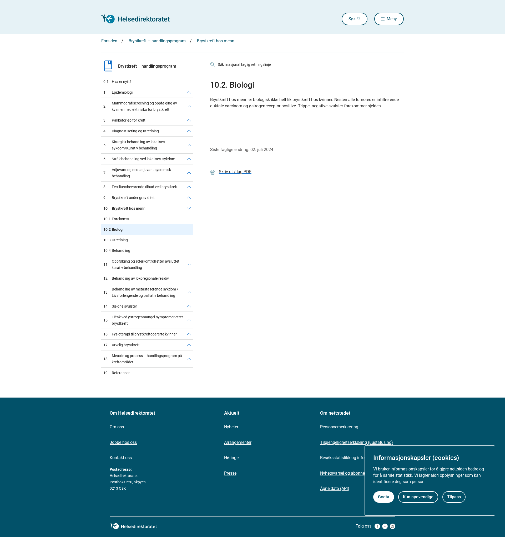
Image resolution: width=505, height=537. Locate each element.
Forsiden (109, 40)
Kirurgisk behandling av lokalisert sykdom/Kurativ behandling (134, 145)
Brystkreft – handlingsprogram (157, 40)
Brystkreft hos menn (215, 40)
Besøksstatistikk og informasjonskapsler (357, 457)
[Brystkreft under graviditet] (189, 197)
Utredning (115, 240)
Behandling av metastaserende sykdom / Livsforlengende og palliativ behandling (140, 292)
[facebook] (377, 526)
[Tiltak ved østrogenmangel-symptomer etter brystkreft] (189, 320)
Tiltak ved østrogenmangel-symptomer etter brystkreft (143, 320)
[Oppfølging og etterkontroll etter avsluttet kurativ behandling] (189, 264)
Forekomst (116, 219)
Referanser (116, 373)
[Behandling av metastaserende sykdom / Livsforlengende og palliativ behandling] (189, 292)
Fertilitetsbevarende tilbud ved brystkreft (140, 187)
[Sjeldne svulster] (189, 306)
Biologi (113, 229)
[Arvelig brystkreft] (189, 345)
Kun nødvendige (418, 496)
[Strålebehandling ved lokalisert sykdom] (189, 159)
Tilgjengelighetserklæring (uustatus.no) (356, 442)
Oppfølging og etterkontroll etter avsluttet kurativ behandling (141, 264)
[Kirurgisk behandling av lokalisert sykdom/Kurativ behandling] (189, 145)
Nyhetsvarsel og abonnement (347, 473)
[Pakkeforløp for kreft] (189, 120)
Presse (230, 473)
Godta (383, 496)
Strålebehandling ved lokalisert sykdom (139, 159)
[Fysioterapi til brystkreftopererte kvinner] (189, 334)
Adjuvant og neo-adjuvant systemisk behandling (137, 173)
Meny (392, 18)
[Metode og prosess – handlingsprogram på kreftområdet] (189, 359)
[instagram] (392, 526)
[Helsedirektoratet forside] (139, 18)
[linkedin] (385, 526)
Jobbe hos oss (123, 442)
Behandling (116, 250)
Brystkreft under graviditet (129, 197)
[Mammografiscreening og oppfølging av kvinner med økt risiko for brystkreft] (189, 106)
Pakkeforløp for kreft (124, 120)
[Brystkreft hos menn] (189, 208)
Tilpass (454, 496)
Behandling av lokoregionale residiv (136, 278)
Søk (352, 18)
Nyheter (231, 426)
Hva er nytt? (117, 81)
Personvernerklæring (339, 426)
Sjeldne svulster (120, 306)
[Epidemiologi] (189, 92)
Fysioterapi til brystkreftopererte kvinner (140, 334)
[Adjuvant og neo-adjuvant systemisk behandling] (189, 173)
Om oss (117, 426)
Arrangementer (237, 442)
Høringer (232, 457)
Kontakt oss (121, 457)
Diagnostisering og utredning (131, 131)
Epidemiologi (118, 92)
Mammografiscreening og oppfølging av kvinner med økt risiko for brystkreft (140, 106)
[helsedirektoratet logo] (137, 526)
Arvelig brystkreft (121, 345)
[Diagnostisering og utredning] (189, 131)
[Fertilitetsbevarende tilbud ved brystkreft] (189, 187)
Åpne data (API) (334, 488)
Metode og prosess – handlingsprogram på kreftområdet (142, 359)
